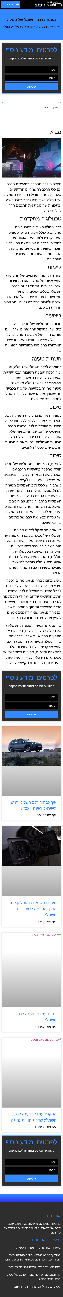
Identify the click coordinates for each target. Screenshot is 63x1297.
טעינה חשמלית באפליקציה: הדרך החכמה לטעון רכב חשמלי (33, 908)
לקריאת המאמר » (46, 815)
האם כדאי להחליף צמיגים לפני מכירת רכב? (34, 1267)
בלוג (44, 27)
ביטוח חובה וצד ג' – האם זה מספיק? (38, 1247)
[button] (28, 4)
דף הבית (55, 27)
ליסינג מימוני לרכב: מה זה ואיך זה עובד (37, 1286)
